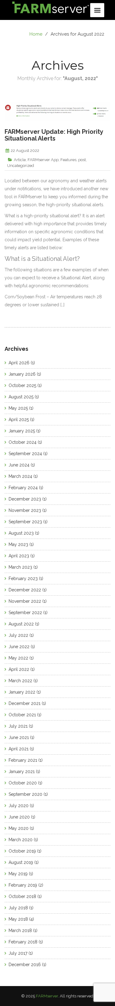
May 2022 (18, 658)
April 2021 (19, 748)
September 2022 (25, 612)
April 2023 (19, 555)
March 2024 (20, 476)
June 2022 (19, 646)
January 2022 (22, 692)
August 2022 (21, 623)
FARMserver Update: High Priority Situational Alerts (54, 135)
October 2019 (22, 851)
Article (20, 159)
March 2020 (21, 839)
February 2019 (23, 885)
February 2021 (23, 760)
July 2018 (18, 907)
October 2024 (22, 442)
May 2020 (19, 828)
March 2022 (20, 680)
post (82, 159)
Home (35, 34)
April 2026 (19, 362)
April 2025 (19, 419)
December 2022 (25, 589)
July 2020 (19, 805)
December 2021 (24, 703)
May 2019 (18, 873)
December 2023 (25, 499)
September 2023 (25, 521)
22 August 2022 (25, 150)
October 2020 (23, 782)
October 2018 (22, 896)
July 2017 (18, 953)
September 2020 (25, 794)
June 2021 (19, 737)
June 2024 (19, 464)
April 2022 (19, 669)
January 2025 (22, 430)
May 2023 (18, 544)
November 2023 (25, 510)
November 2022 (25, 601)
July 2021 (18, 726)
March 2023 (20, 567)
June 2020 (19, 816)
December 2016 (25, 964)
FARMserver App (43, 159)
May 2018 (18, 919)
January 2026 (22, 374)
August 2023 (21, 533)
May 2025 (18, 408)
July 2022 (18, 635)
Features (68, 159)
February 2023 (23, 578)
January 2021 (22, 771)
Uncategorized (20, 165)
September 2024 (25, 453)
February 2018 (23, 941)
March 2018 (20, 930)
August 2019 (21, 862)
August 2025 (21, 396)
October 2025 (22, 385)
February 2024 (23, 487)
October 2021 (22, 714)
